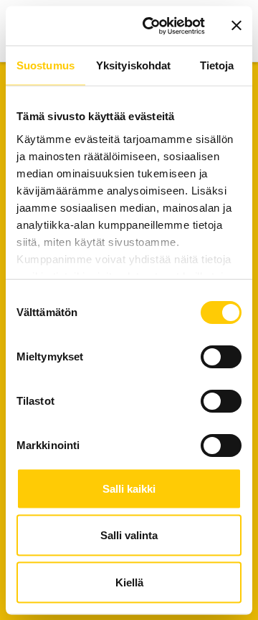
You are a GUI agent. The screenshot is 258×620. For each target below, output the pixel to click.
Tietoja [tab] (217, 65)
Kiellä (129, 582)
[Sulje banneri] (236, 26)
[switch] (221, 356)
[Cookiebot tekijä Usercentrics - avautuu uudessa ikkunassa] (151, 25)
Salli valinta (129, 535)
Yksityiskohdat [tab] (133, 65)
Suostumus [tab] (45, 65)
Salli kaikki (129, 488)
